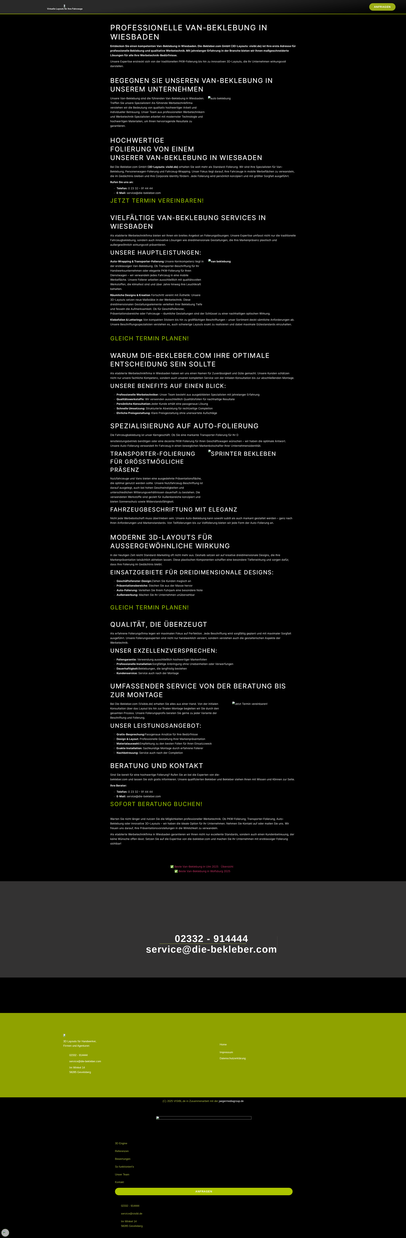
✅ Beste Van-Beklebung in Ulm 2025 (194, 866)
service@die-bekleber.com (144, 193)
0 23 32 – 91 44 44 (140, 188)
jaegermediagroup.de (231, 1101)
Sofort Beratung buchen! (156, 803)
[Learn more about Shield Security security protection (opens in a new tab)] (5, 1233)
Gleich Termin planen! (149, 338)
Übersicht (227, 866)
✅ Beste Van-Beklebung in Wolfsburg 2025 (202, 871)
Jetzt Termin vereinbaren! (157, 200)
